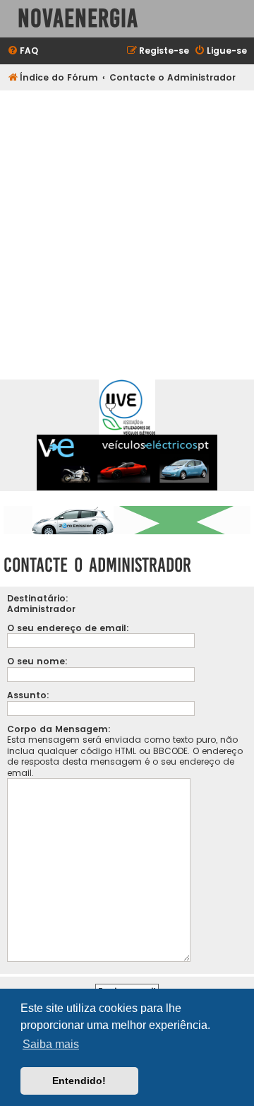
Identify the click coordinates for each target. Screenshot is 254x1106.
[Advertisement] (127, 225)
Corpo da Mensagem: (59, 729)
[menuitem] (22, 51)
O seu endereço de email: (68, 628)
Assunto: (28, 695)
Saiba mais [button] (51, 1044)
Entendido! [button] (79, 1080)
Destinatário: (37, 598)
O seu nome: (37, 661)
